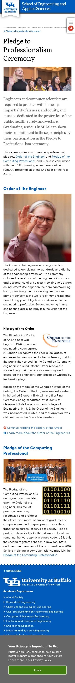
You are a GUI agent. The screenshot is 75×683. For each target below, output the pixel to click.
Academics (11, 28)
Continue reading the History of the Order (34, 427)
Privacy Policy (42, 660)
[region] (37, 659)
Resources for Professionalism (58, 28)
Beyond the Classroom (30, 28)
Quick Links (13, 571)
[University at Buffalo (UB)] (10, 6)
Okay (37, 670)
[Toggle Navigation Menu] (71, 25)
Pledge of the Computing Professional (28, 555)
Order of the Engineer (30, 156)
